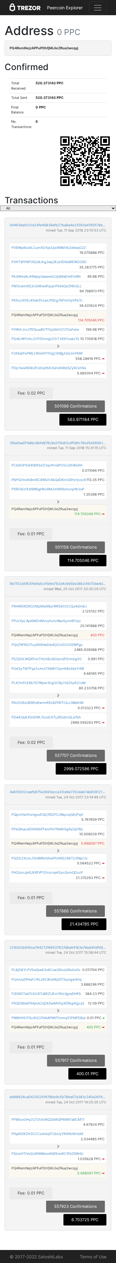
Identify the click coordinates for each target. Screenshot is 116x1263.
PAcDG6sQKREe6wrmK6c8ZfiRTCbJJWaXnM (47, 702)
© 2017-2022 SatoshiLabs (36, 1256)
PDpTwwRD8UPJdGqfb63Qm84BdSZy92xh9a (48, 368)
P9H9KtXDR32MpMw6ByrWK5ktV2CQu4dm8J (49, 606)
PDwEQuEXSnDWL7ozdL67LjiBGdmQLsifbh (46, 717)
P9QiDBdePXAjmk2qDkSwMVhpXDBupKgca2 (47, 1003)
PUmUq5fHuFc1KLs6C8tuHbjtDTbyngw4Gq (46, 979)
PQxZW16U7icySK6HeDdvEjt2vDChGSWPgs (47, 645)
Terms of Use (93, 1256)
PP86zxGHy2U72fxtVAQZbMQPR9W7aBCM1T (48, 1119)
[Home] (25, 8)
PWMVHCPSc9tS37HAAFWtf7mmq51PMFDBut (48, 1018)
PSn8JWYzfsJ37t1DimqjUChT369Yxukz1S (45, 339)
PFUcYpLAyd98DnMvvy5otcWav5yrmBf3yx (46, 621)
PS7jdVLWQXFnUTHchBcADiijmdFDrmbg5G (46, 659)
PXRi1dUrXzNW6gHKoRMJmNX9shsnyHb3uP (47, 489)
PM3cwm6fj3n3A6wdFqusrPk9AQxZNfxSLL (46, 286)
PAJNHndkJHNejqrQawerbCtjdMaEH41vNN (45, 276)
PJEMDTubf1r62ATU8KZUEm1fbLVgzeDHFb (46, 993)
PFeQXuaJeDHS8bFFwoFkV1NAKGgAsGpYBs (47, 829)
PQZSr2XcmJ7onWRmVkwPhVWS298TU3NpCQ (49, 858)
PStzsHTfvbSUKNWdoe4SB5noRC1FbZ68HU (47, 1153)
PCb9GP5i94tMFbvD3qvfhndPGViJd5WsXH (46, 465)
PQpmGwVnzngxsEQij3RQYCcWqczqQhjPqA (47, 814)
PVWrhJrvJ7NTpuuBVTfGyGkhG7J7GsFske (45, 329)
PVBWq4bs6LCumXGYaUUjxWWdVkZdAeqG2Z (48, 247)
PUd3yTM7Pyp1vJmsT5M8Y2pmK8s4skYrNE (47, 668)
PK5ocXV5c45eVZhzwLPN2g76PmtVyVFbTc (47, 300)
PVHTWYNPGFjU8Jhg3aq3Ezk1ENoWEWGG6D (49, 262)
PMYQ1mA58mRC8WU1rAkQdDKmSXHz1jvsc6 (48, 480)
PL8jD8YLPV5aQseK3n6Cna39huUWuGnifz (45, 970)
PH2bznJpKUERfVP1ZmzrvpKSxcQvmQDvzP (47, 872)
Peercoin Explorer (65, 7)
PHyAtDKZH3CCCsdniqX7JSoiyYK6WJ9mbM (47, 1134)
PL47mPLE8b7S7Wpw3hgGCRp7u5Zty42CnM (48, 683)
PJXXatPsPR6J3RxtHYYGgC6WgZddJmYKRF (47, 353)
